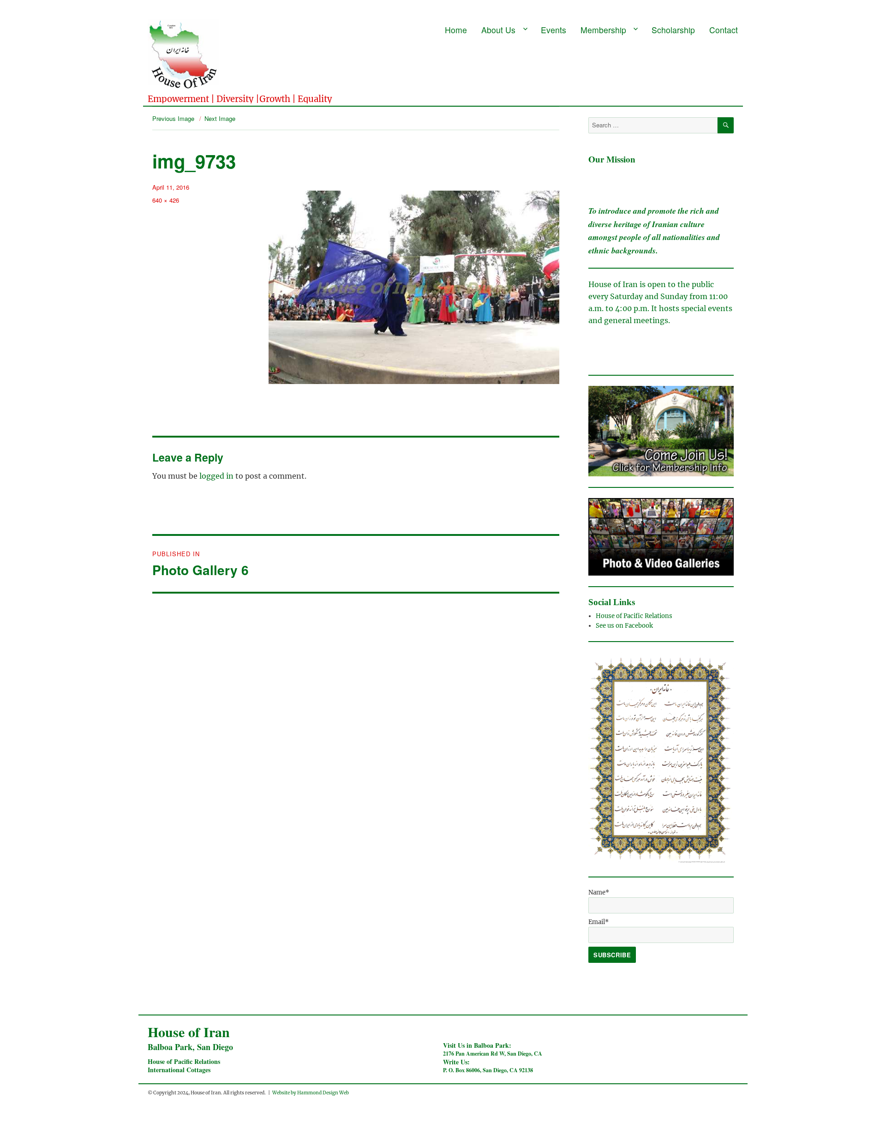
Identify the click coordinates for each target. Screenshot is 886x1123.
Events (553, 30)
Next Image (219, 118)
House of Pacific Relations (634, 616)
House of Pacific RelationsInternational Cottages (184, 1066)
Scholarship (673, 30)
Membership (603, 30)
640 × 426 (165, 200)
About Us (498, 30)
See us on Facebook (625, 626)
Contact (723, 30)
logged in (216, 475)
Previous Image (173, 118)
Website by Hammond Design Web (310, 1093)
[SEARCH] (726, 125)
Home (456, 30)
